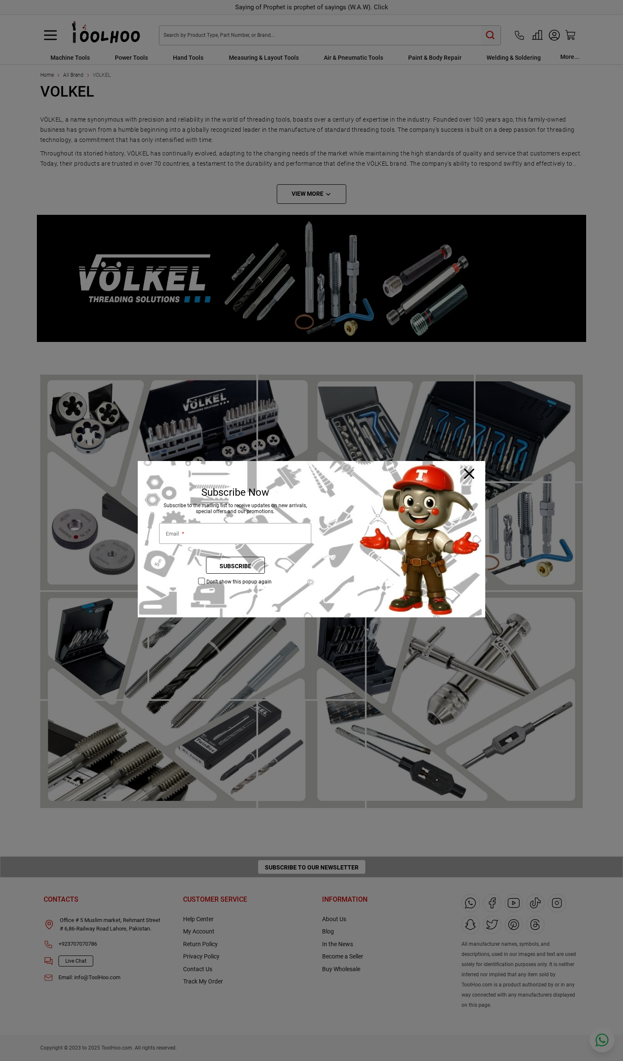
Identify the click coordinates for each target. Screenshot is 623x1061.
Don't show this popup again (239, 582)
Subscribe (235, 566)
